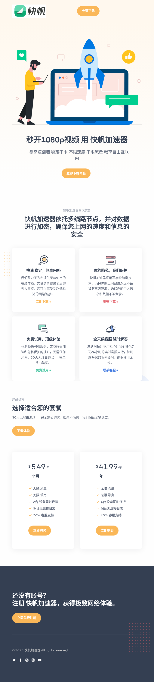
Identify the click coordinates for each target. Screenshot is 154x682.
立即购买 (39, 530)
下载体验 (23, 431)
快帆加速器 (32, 650)
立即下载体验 (76, 173)
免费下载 (88, 11)
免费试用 (42, 370)
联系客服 (109, 370)
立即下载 (42, 301)
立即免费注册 (26, 618)
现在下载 (109, 301)
